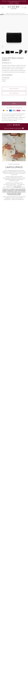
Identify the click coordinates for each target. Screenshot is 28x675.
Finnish (17, 3)
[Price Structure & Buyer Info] (10, 62)
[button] (3, 7)
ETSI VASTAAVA (14, 93)
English (11, 3)
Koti (3, 13)
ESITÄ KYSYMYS (14, 88)
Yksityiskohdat (5, 77)
